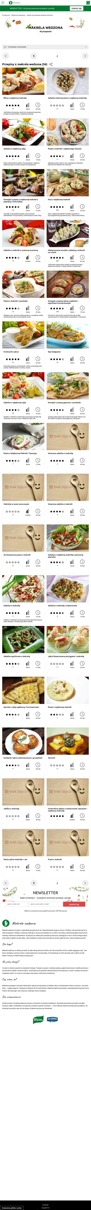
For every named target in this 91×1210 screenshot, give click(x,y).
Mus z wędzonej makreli (59, 199)
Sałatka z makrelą (12, 605)
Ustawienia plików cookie (12, 1208)
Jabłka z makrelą (11, 808)
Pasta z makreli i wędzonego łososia (64, 149)
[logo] (14, 3)
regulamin (45, 1207)
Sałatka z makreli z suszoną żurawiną (21, 250)
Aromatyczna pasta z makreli (17, 555)
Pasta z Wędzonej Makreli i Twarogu (20, 453)
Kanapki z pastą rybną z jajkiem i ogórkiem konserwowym (63, 302)
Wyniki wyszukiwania (18, 15)
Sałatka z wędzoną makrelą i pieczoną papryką (65, 556)
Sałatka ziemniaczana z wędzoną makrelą (67, 98)
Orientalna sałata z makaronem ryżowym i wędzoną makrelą (67, 809)
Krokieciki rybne (11, 352)
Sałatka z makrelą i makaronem (62, 605)
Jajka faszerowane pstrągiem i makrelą (66, 656)
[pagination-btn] (85, 56)
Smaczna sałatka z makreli (60, 504)
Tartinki (51, 758)
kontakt (45, 1205)
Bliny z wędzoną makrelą (15, 98)
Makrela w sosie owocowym (16, 504)
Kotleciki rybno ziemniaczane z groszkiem (23, 758)
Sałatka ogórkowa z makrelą (17, 656)
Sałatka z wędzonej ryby (15, 402)
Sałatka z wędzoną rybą (15, 149)
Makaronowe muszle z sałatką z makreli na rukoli (66, 251)
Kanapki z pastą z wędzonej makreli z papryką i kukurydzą (21, 200)
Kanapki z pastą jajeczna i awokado (64, 402)
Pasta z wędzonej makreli (59, 707)
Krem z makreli (55, 859)
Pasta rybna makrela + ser (15, 859)
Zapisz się (74, 904)
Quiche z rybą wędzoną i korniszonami (21, 707)
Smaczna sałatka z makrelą (60, 453)
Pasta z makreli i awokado (16, 301)
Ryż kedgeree (54, 352)
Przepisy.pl (6, 15)
